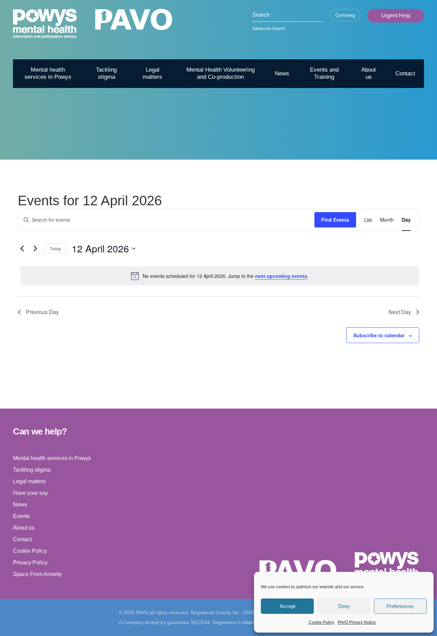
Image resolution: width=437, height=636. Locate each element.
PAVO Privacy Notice (357, 622)
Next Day (400, 312)
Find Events (335, 219)
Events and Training (324, 73)
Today (55, 248)
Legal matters (152, 73)
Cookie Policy (321, 622)
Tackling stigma (106, 73)
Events (21, 516)
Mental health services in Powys (48, 73)
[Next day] (35, 249)
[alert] (219, 275)
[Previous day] (22, 249)
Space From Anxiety (37, 574)
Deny (344, 606)
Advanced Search (268, 28)
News (282, 73)
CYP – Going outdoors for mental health (351, 149)
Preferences (400, 606)
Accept (287, 606)
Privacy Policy (30, 562)
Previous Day (42, 312)
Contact (405, 73)
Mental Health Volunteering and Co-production (220, 73)
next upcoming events (281, 275)
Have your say (30, 493)
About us (368, 73)
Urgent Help (395, 15)
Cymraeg (345, 15)
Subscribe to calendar (379, 335)
